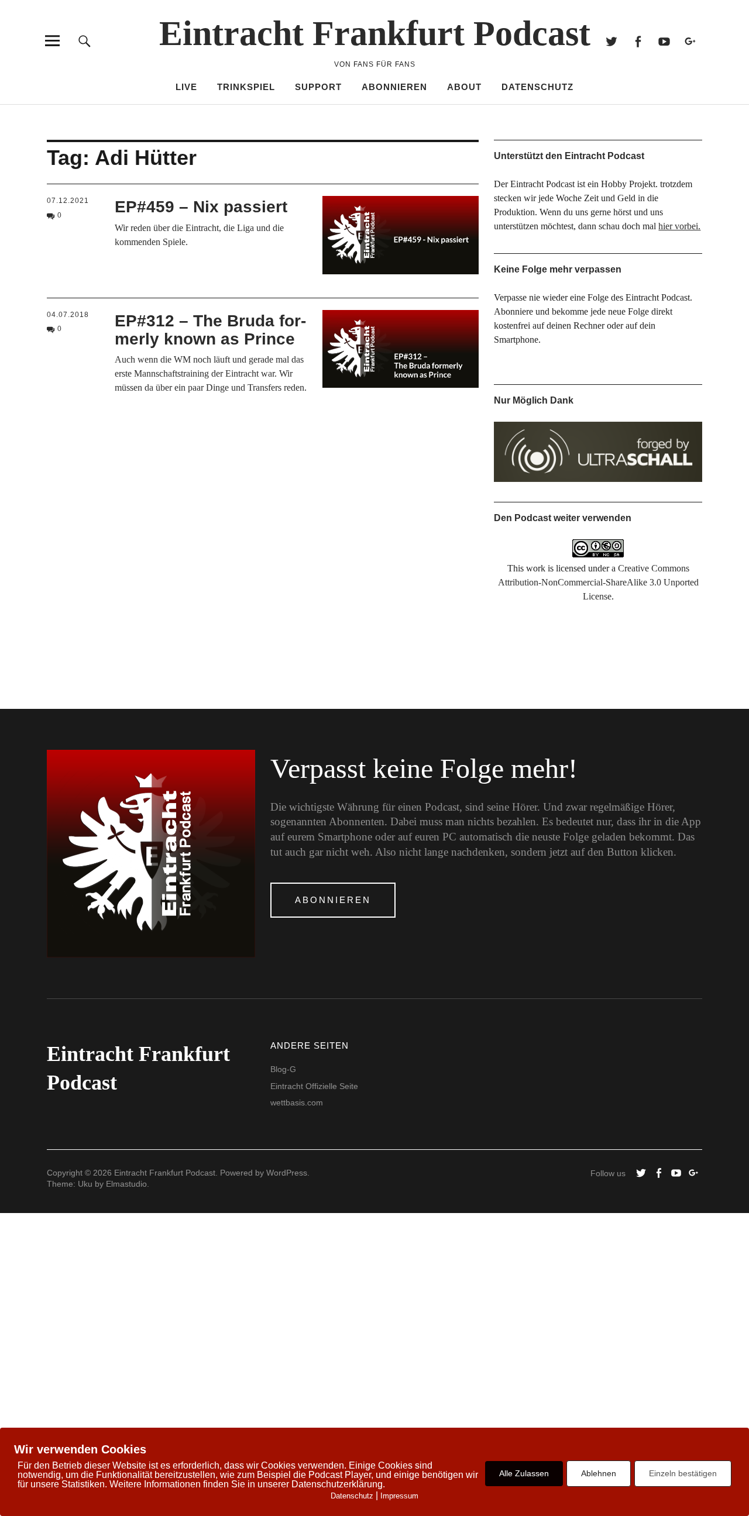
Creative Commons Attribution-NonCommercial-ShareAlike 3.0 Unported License (598, 582)
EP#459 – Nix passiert (201, 207)
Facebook (637, 40)
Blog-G (283, 1069)
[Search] (84, 40)
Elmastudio (126, 1183)
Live (186, 87)
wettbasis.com (296, 1102)
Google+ (690, 40)
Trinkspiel (246, 87)
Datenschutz (537, 87)
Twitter (611, 40)
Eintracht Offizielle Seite (314, 1086)
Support (318, 87)
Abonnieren (394, 87)
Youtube (664, 40)
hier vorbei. (679, 226)
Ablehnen (598, 1473)
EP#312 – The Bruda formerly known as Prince (210, 330)
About (464, 87)
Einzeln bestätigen (683, 1473)
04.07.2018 (68, 315)
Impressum (399, 1495)
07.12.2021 (68, 201)
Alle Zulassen (524, 1473)
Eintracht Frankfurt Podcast (374, 33)
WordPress (286, 1172)
